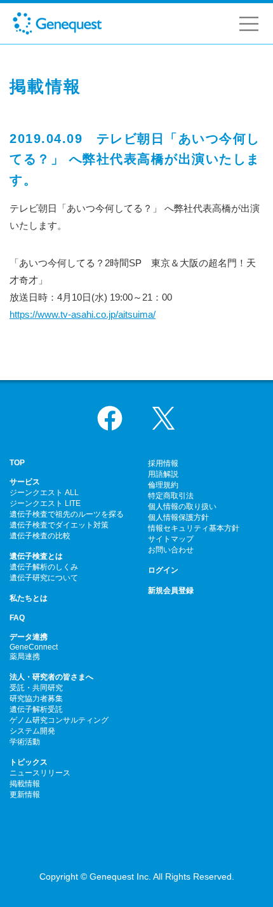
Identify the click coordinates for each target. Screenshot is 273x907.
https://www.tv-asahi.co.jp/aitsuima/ (83, 314)
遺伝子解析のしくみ (44, 567)
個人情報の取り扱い (182, 506)
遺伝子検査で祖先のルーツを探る (67, 514)
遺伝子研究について (44, 577)
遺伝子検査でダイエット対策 (59, 525)
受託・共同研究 (36, 687)
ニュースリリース (40, 772)
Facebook (110, 418)
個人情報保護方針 (178, 517)
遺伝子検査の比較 (40, 535)
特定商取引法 (171, 495)
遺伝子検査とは (36, 556)
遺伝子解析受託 (36, 709)
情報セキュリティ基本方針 (193, 528)
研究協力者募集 (36, 698)
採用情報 (163, 463)
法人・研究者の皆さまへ (51, 676)
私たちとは (29, 598)
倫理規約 (163, 485)
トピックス (29, 762)
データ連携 (29, 636)
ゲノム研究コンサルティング (59, 720)
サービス (25, 481)
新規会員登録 (171, 590)
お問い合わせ (171, 549)
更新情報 (25, 794)
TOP (17, 462)
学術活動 (25, 741)
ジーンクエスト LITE (45, 503)
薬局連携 (25, 656)
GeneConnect (34, 647)
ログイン (163, 570)
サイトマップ (171, 539)
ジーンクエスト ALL (44, 492)
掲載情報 (25, 783)
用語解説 (163, 474)
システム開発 (32, 730)
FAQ (17, 617)
